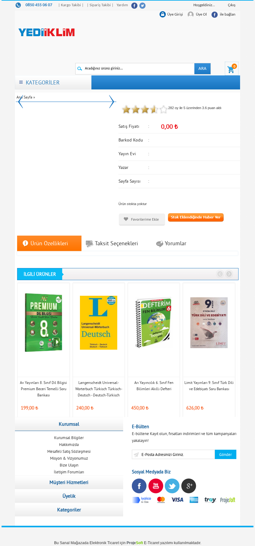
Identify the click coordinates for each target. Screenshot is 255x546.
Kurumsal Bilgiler (69, 437)
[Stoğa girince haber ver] (196, 217)
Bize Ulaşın (69, 464)
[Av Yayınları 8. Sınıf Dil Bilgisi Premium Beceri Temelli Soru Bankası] (43, 322)
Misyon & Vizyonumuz (69, 458)
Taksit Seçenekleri (116, 243)
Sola (220, 274)
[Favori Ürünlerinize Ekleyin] (142, 219)
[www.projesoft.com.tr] (228, 499)
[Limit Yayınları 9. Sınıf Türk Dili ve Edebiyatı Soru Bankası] (208, 322)
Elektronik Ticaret (104, 543)
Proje (135, 543)
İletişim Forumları (69, 471)
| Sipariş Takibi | (100, 5)
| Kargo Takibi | (71, 5)
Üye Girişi (175, 14)
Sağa (229, 274)
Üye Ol (201, 14)
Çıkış (231, 5)
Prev (20, 101)
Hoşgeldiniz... (204, 5)
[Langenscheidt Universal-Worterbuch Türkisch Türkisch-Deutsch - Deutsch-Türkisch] (98, 322)
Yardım (122, 5)
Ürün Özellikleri (49, 243)
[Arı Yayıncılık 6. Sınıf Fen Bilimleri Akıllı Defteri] (153, 322)
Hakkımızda (69, 444)
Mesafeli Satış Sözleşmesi (68, 451)
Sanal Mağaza (72, 543)
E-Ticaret (151, 543)
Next (111, 101)
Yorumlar (175, 243)
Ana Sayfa (24, 97)
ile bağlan (227, 14)
